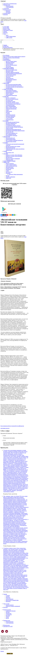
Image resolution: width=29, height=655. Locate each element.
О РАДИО (5, 153)
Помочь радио (4, 216)
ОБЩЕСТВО (6, 162)
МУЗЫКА (5, 142)
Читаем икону (9, 88)
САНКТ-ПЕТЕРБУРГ (8, 89)
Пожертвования (9, 6)
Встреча (8, 112)
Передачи (5, 32)
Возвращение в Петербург (12, 91)
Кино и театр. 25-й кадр (11, 107)
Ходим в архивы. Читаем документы (14, 127)
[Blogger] (9, 215)
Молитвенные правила (11, 79)
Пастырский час (9, 78)
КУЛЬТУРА (6, 46)
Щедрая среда (9, 157)
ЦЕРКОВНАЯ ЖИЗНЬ (8, 68)
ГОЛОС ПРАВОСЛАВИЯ (9, 161)
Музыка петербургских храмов (13, 146)
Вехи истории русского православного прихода (14, 56)
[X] (3, 215)
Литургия (17, 425)
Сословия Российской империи (13, 125)
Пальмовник (9, 80)
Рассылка (5, 607)
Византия (21, 425)
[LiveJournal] (5, 215)
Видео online (6, 27)
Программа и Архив (8, 30)
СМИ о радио (9, 37)
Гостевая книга (6, 13)
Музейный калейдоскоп (11, 95)
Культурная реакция (10, 114)
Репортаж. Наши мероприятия (16, 174)
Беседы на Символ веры (11, 69)
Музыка (8, 612)
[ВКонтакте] (1, 215)
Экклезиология (9, 63)
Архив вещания (9, 599)
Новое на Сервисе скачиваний (13, 606)
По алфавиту (6, 58)
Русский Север (9, 100)
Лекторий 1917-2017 (8, 626)
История (8, 615)
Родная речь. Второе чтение (12, 102)
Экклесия (8, 77)
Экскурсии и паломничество (10, 3)
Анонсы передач (10, 605)
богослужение (11, 425)
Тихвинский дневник (11, 74)
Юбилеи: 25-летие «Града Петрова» (11, 57)
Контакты (5, 14)
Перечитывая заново (10, 139)
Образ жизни (9, 111)
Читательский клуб (10, 137)
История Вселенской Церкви (12, 122)
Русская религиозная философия (13, 84)
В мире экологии (10, 168)
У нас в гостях (9, 118)
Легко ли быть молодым (11, 165)
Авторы (5, 31)
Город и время (9, 94)
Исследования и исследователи (13, 103)
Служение (8, 82)
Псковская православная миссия (13, 129)
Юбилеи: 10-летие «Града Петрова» (14, 156)
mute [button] (2, 233)
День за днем (6, 603)
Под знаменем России (11, 134)
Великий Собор (9, 71)
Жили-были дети (10, 152)
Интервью (8, 12)
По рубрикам (6, 55)
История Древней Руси (11, 123)
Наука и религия (10, 163)
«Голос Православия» (11, 36)
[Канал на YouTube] (6, 631)
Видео (7, 618)
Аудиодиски (6, 8)
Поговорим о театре (10, 101)
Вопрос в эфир (6, 29)
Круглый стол (9, 172)
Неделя (7, 175)
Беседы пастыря (9, 76)
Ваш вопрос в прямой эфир (12, 600)
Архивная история (10, 105)
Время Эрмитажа (10, 93)
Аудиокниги (9, 614)
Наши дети (8, 178)
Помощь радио (6, 4)
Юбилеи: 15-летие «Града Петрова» (14, 155)
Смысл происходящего (11, 164)
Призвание (8, 169)
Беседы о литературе (10, 97)
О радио (8, 595)
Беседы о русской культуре (12, 99)
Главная (5, 45)
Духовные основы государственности (14, 86)
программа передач (5, 428)
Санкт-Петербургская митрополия (14, 73)
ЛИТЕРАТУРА (6, 136)
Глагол (7, 110)
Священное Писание (11, 610)
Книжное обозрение (8, 47)
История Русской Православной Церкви (15, 130)
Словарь (8, 113)
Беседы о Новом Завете (11, 61)
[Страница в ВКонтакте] (2, 631)
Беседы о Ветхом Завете (11, 65)
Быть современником (11, 106)
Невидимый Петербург (11, 90)
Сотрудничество (9, 7)
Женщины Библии (10, 62)
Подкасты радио (7, 9)
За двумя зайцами (10, 117)
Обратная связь (9, 159)
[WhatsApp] (14, 215)
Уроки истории (9, 128)
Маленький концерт (10, 147)
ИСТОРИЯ (5, 120)
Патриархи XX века (10, 124)
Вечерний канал (9, 167)
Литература (8, 613)
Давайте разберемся (10, 176)
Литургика (8, 66)
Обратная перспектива (11, 108)
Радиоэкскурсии (9, 119)
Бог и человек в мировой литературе (14, 140)
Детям (7, 617)
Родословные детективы (11, 135)
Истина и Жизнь (10, 67)
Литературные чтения (11, 141)
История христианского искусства (14, 85)
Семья (7, 170)
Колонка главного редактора (12, 72)
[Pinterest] (7, 215)
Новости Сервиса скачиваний (13, 158)
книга (7, 425)
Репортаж (8, 173)
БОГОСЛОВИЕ (7, 60)
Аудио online (6, 26)
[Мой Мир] (12, 215)
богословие (3, 425)
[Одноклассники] (11, 215)
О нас (4, 34)
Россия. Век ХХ (9, 131)
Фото (7, 35)
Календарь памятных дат (11, 133)
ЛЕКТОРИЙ (6, 83)
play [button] (2, 231)
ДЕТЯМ (5, 151)
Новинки (8, 10)
